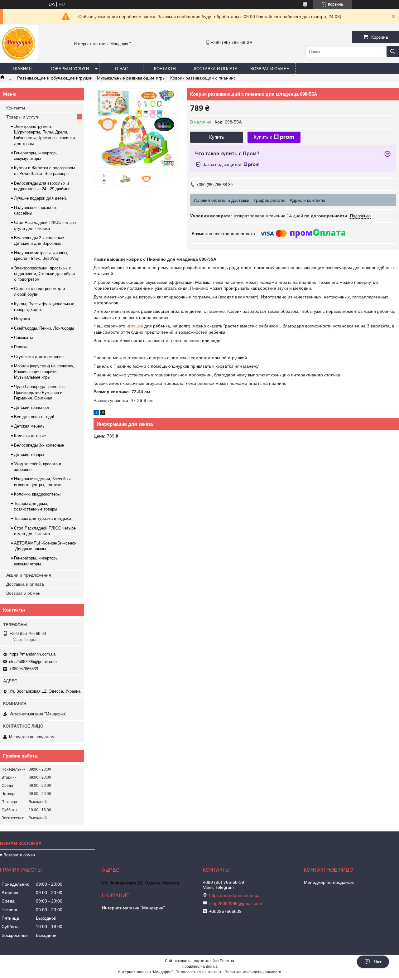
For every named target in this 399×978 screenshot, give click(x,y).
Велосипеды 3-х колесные (39, 445)
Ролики (20, 347)
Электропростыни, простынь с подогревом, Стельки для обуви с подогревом (44, 274)
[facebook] (96, 413)
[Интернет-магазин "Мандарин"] (19, 60)
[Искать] (393, 51)
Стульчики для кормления (39, 356)
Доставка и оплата (216, 68)
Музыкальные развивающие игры (131, 77)
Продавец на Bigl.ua (200, 966)
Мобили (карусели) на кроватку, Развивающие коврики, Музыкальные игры (44, 372)
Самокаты (23, 337)
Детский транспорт (32, 407)
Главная (22, 68)
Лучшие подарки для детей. (40, 198)
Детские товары (29, 454)
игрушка (135, 325)
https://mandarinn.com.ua (32, 654)
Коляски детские (30, 435)
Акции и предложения (28, 575)
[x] (102, 413)
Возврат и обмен (269, 68)
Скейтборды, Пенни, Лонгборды (44, 328)
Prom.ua (227, 961)
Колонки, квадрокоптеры (37, 494)
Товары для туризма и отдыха (42, 518)
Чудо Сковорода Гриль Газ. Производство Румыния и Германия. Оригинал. (40, 392)
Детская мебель (29, 426)
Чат (378, 961)
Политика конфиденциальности (252, 972)
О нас (121, 68)
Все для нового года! (34, 416)
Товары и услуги (69, 68)
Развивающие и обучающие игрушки (55, 77)
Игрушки (22, 319)
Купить (216, 137)
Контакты (165, 68)
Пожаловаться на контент (198, 972)
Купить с (263, 137)
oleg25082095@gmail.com (33, 661)
